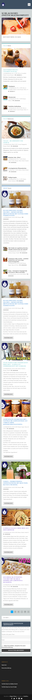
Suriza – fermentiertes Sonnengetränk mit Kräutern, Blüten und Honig (15, 483)
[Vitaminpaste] (5, 87)
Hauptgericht (24, 144)
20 (14, 75)
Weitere (25, 89)
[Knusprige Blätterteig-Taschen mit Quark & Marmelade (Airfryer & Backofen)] (16, 566)
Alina (11, 170)
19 (12, 100)
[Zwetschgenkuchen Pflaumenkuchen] (5, 169)
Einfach (4, 75)
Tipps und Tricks (15, 265)
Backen (20, 170)
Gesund (8, 75)
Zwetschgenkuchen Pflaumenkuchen (17, 168)
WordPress (26, 696)
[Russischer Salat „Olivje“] (5, 158)
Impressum (4, 665)
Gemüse (13, 160)
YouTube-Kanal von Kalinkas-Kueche (10, 683)
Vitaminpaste (11, 86)
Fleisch (9, 160)
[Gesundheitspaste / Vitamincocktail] (16, 57)
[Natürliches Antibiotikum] (5, 107)
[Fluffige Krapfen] (5, 178)
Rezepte (11, 75)
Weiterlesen (8, 337)
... (21, 611)
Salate (20, 160)
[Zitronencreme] (5, 98)
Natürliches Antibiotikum (14, 106)
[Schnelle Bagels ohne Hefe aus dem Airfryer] (16, 517)
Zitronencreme (12, 97)
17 (25, 611)
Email (3, 639)
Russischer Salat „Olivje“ (14, 157)
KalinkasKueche (8, 73)
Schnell (8, 146)
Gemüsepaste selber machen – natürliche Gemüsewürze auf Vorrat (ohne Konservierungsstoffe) (18, 260)
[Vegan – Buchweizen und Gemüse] (16, 130)
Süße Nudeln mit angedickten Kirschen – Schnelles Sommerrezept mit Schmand (15, 364)
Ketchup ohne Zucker (12, 37)
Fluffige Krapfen (12, 177)
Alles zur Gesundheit (22, 73)
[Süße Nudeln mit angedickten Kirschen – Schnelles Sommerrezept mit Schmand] (5, 249)
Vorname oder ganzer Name (8, 634)
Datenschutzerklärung (6, 668)
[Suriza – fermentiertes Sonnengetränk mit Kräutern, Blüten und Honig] (5, 272)
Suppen (9, 265)
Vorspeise (27, 160)
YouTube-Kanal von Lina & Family (9, 687)
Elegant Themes (13, 696)
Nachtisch (14, 180)
